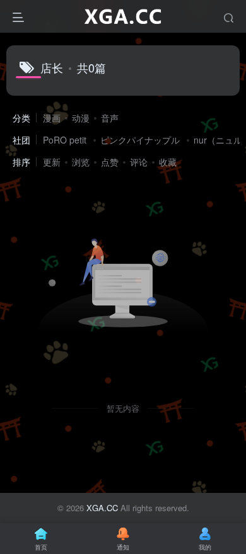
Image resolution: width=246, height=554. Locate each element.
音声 (110, 117)
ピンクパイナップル (140, 139)
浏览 (81, 161)
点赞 (110, 161)
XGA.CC (102, 508)
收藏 (168, 161)
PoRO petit (64, 139)
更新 (52, 161)
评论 (139, 161)
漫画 (52, 117)
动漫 (81, 117)
